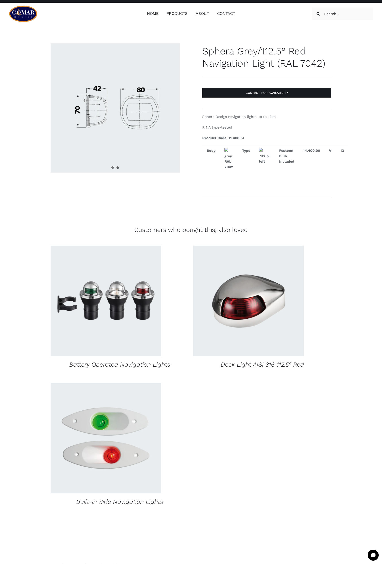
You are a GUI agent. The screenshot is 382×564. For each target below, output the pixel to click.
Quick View (135, 301)
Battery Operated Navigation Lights (119, 364)
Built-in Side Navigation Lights (119, 501)
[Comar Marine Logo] (23, 7)
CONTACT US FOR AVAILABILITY (92, 301)
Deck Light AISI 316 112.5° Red (262, 364)
